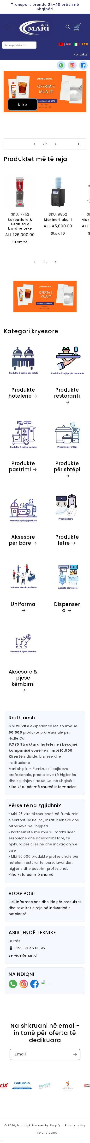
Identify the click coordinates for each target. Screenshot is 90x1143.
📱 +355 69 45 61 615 (27, 948)
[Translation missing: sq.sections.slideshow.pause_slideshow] (81, 144)
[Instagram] (72, 65)
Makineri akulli (58, 220)
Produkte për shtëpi (67, 466)
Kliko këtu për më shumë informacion (43, 786)
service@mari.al (23, 955)
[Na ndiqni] (75, 1054)
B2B (84, 44)
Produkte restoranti (67, 393)
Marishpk (24, 1125)
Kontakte (81, 54)
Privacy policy (75, 1125)
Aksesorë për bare (22, 540)
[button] (9, 27)
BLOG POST (22, 893)
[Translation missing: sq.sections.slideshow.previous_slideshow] (34, 144)
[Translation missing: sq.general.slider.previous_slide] (34, 262)
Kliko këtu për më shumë (31, 874)
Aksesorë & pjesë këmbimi (23, 678)
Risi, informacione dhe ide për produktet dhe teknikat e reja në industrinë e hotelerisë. (45, 907)
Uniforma (23, 604)
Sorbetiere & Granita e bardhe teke (20, 224)
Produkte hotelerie (21, 393)
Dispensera (67, 607)
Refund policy (47, 1133)
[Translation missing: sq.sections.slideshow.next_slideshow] (55, 144)
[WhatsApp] (61, 65)
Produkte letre (67, 540)
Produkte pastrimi (22, 466)
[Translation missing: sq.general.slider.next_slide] (55, 262)
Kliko (22, 104)
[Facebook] (83, 65)
